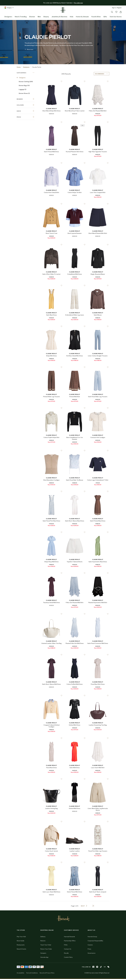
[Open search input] (112, 12)
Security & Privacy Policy (47, 973)
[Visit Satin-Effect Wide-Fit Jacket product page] (51, 245)
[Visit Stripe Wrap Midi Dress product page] (51, 532)
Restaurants (21, 945)
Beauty (46, 16)
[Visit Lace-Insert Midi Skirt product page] (97, 738)
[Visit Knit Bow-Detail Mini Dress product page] (74, 326)
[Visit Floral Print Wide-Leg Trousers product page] (97, 821)
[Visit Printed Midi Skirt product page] (74, 367)
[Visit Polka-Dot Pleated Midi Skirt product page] (97, 81)
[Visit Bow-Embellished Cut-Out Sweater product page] (74, 408)
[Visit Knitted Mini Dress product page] (74, 695)
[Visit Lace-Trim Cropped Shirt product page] (97, 163)
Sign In (114, 8)
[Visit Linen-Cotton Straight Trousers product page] (97, 326)
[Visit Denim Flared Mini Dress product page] (74, 862)
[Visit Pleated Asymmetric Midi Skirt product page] (97, 573)
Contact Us (67, 949)
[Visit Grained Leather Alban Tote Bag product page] (51, 614)
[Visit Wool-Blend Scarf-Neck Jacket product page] (74, 81)
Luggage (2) (22, 89)
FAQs (65, 945)
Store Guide (20, 941)
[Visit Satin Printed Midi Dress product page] (51, 122)
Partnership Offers (70, 941)
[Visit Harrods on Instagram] (97, 967)
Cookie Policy (68, 957)
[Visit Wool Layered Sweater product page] (74, 204)
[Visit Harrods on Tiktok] (101, 967)
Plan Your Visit (21, 936)
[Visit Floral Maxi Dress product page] (51, 738)
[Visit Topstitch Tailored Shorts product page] (74, 532)
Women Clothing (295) (26, 81)
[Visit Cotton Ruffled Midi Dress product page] (74, 655)
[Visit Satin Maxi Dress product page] (51, 285)
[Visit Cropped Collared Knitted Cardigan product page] (51, 695)
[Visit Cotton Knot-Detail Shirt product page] (51, 163)
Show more (30, 49)
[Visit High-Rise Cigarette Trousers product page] (97, 122)
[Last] (93, 905)
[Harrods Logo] (63, 918)
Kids (71, 16)
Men (39, 16)
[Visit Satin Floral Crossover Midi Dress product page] (97, 614)
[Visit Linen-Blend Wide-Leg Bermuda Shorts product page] (97, 779)
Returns (42, 941)
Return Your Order (46, 949)
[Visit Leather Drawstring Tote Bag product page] (97, 695)
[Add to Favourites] (61, 81)
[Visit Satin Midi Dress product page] (74, 738)
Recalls (66, 953)
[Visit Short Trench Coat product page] (51, 204)
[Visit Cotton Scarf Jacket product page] (51, 821)
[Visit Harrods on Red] (105, 967)
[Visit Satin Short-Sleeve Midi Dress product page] (51, 655)
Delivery (42, 936)
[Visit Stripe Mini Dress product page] (51, 326)
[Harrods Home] (63, 10)
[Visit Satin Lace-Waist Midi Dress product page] (51, 862)
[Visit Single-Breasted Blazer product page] (97, 245)
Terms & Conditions (32, 973)
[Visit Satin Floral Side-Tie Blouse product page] (74, 450)
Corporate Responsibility (95, 941)
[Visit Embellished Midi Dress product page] (74, 245)
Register (119, 8)
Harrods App (44, 957)
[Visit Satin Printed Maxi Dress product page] (97, 491)
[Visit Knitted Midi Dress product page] (74, 779)
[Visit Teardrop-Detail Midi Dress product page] (51, 573)
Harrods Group (92, 936)
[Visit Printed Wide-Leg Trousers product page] (51, 367)
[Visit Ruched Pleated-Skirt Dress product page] (74, 122)
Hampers (43, 953)
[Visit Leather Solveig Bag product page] (51, 779)
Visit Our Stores (116, 16)
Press (89, 949)
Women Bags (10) (24, 85)
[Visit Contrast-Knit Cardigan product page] (97, 408)
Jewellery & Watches (59, 16)
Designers (8, 16)
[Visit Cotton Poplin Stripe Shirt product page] (51, 408)
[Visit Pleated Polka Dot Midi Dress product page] (74, 614)
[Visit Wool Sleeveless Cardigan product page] (51, 450)
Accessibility (20, 973)
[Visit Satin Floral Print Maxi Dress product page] (51, 491)
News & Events (21, 949)
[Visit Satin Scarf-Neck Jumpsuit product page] (97, 862)
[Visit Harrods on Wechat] (108, 967)
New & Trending (21, 16)
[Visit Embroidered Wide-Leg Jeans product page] (74, 285)
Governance (91, 953)
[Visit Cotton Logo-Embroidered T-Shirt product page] (97, 450)
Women (32, 16)
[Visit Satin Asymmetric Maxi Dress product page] (97, 532)
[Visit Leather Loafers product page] (74, 821)
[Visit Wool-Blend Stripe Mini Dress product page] (51, 81)
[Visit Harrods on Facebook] (93, 967)
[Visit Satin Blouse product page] (97, 285)
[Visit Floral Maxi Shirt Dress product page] (97, 655)
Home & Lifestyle (82, 16)
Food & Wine (96, 16)
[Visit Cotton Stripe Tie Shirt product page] (74, 163)
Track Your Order (45, 945)
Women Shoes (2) (24, 93)
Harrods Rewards (69, 936)
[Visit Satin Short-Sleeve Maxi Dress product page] (74, 491)
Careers (90, 945)
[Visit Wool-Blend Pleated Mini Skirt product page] (97, 204)
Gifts (105, 16)
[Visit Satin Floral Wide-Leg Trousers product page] (97, 367)
